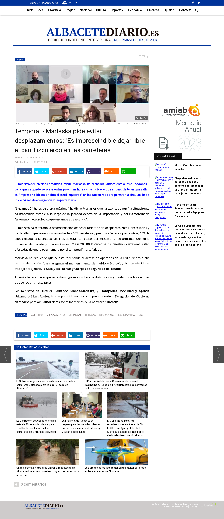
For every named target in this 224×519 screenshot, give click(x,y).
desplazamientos (56, 314)
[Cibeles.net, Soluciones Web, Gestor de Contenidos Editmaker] (210, 505)
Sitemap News (181, 504)
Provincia (54, 10)
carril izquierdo (126, 314)
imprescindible (107, 314)
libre (141, 314)
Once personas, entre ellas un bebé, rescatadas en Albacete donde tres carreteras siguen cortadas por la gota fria (47, 471)
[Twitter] (200, 2)
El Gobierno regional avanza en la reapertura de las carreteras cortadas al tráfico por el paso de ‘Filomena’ (45, 385)
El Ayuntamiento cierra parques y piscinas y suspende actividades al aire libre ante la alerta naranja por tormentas (189, 186)
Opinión (169, 10)
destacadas (75, 314)
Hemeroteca (193, 504)
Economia (135, 10)
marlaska (90, 314)
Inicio (30, 10)
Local (40, 10)
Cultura (101, 10)
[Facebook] (194, 2)
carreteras (37, 314)
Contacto (185, 10)
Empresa (153, 10)
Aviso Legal (194, 507)
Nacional (86, 10)
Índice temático (167, 504)
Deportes (117, 10)
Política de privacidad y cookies (175, 507)
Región (70, 10)
